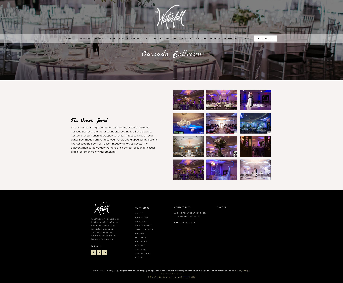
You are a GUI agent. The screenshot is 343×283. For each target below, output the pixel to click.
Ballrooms (141, 217)
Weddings (141, 221)
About (139, 213)
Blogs (138, 257)
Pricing (139, 233)
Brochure (141, 241)
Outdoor (140, 237)
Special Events (144, 229)
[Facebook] (93, 252)
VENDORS (140, 249)
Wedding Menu (143, 225)
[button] (265, 39)
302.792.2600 (188, 223)
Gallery (140, 245)
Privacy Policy (242, 271)
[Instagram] (99, 252)
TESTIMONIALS (143, 253)
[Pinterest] (104, 252)
